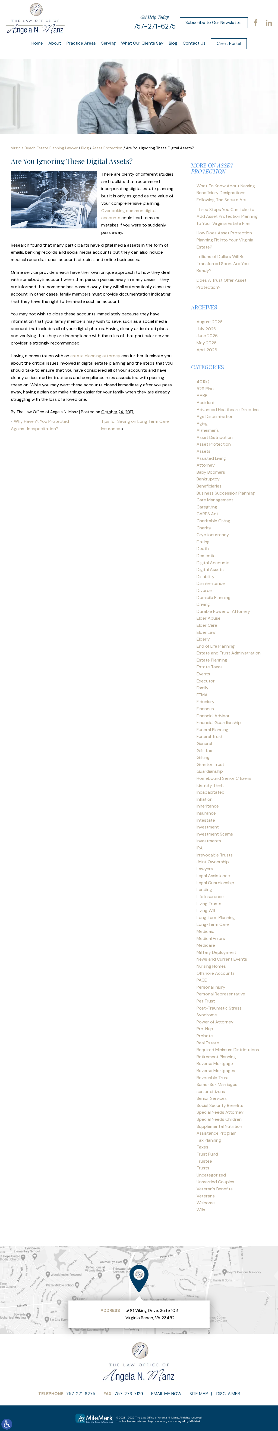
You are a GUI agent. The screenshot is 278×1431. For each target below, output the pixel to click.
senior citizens (211, 1091)
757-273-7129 (128, 1393)
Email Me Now (166, 1393)
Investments (209, 841)
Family (202, 688)
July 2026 (206, 329)
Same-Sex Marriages (217, 1084)
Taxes (202, 1147)
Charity (204, 528)
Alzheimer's (208, 430)
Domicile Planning (213, 597)
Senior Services (212, 1098)
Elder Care (207, 625)
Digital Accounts (213, 563)
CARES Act (207, 514)
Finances (205, 709)
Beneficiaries (209, 486)
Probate (205, 1036)
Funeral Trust (210, 736)
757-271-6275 (155, 26)
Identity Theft (210, 785)
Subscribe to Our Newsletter (213, 22)
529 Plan (205, 389)
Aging (202, 423)
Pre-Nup (205, 1029)
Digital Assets (210, 569)
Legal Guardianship (215, 883)
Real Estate (208, 1043)
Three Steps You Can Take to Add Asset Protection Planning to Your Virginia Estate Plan (227, 216)
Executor (206, 681)
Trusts (203, 1168)
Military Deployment (216, 952)
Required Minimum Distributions (228, 1050)
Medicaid (205, 931)
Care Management (215, 500)
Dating (203, 542)
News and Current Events (222, 959)
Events (203, 674)
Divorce (204, 590)
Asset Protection (107, 147)
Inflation (205, 799)
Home (37, 43)
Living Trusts (209, 904)
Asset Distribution (215, 437)
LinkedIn (269, 22)
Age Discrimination (215, 416)
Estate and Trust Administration (229, 653)
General (204, 743)
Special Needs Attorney (220, 1112)
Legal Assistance (213, 876)
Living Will (206, 910)
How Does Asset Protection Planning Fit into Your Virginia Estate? (225, 240)
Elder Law (206, 632)
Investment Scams (215, 834)
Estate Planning (212, 660)
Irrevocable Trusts (215, 855)
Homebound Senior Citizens (224, 778)
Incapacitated (211, 792)
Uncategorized (211, 1175)
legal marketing (157, 1421)
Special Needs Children (219, 1119)
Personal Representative (221, 994)
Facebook (256, 22)
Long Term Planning (216, 917)
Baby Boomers (211, 472)
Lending (204, 889)
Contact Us (194, 43)
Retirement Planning (216, 1057)
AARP (202, 395)
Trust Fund (207, 1154)
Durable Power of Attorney (223, 611)
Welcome (206, 1203)
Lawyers (205, 869)
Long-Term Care (213, 924)
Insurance (206, 813)
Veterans (206, 1196)
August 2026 (210, 322)
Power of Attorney (215, 1022)
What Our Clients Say (142, 43)
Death (203, 548)
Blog (173, 43)
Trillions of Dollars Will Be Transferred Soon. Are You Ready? (223, 263)
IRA (200, 848)
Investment (208, 827)
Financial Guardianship (219, 722)
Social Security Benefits (220, 1105)
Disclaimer (228, 1393)
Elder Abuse (208, 618)
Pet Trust (206, 1001)
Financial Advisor (213, 716)
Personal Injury (211, 987)
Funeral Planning (212, 729)
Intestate (206, 820)
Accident (206, 402)
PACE (202, 980)
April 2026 (207, 350)
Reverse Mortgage (215, 1063)
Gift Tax (204, 750)
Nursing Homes (211, 966)
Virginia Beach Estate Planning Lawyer (44, 147)
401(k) (203, 381)
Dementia (206, 555)
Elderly (203, 639)
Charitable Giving (213, 521)
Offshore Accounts (216, 973)
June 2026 (207, 336)
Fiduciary (205, 701)
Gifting (203, 757)
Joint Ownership (213, 862)
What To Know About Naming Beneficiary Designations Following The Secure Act (226, 193)
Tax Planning (209, 1140)
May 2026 (207, 343)
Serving (108, 43)
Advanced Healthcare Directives (229, 409)
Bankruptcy (208, 479)
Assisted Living (211, 458)
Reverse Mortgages (216, 1070)
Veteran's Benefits (215, 1189)
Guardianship (210, 771)
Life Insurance (210, 896)
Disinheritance (211, 583)
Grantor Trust (210, 764)
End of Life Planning (216, 646)
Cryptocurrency (213, 535)
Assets (203, 451)
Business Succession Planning (226, 493)
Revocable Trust (213, 1078)
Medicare (206, 945)
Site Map (198, 1393)
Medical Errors (211, 938)
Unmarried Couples (215, 1182)
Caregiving (207, 507)
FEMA (202, 695)
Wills (201, 1210)
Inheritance (208, 806)
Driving (203, 604)
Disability (205, 576)
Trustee (204, 1161)
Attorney (206, 465)
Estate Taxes (210, 667)
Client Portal (229, 43)
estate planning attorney (95, 356)
